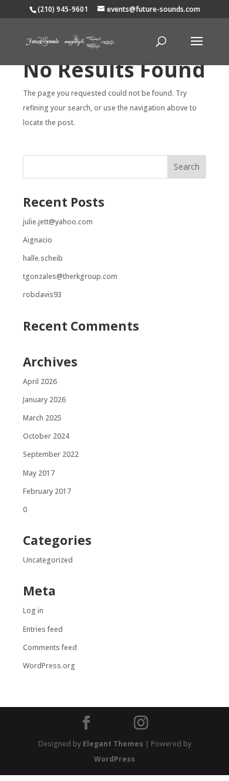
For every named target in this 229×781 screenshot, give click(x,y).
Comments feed (50, 647)
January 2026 (44, 400)
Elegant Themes (113, 744)
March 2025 (42, 418)
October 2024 (46, 436)
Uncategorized (48, 560)
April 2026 (40, 381)
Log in (33, 610)
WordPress (114, 759)
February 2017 (47, 491)
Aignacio (37, 240)
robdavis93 (42, 294)
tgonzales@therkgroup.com (70, 276)
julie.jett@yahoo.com (58, 222)
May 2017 (39, 473)
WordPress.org (49, 666)
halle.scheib (43, 258)
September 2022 (51, 454)
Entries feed (43, 629)
